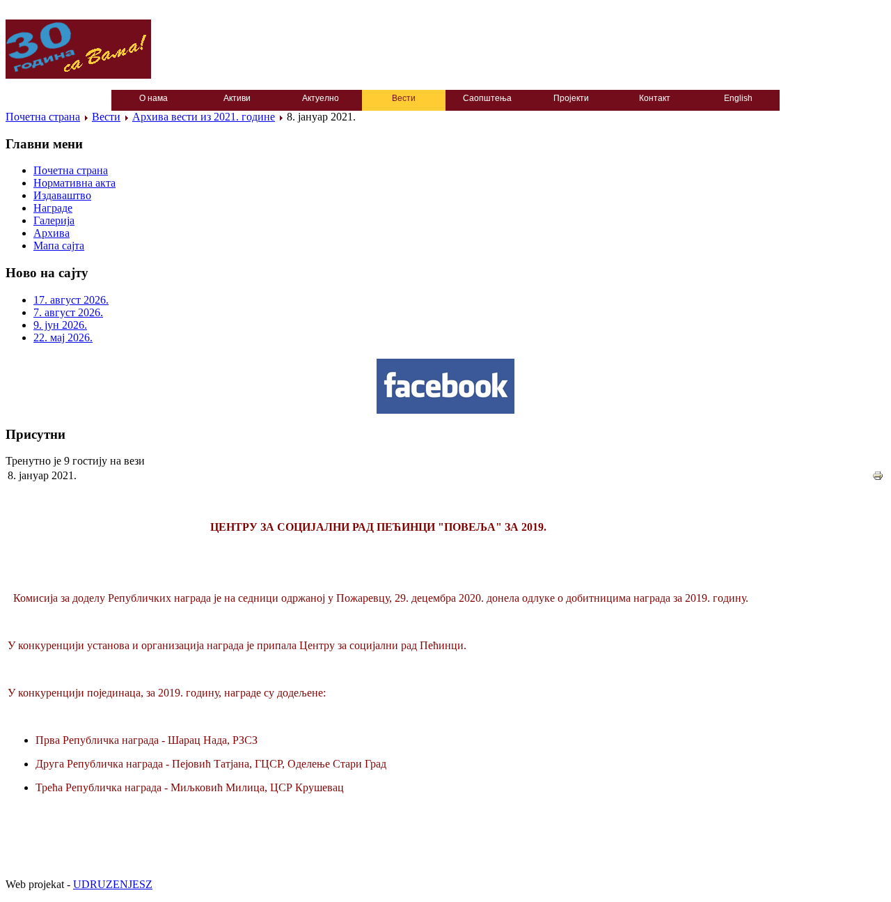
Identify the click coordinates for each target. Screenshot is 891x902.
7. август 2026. (68, 312)
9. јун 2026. (60, 325)
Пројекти (571, 98)
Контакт (654, 98)
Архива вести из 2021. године (203, 117)
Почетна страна (43, 117)
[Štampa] (877, 477)
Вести (404, 98)
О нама (153, 98)
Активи (237, 98)
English (738, 98)
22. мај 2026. (63, 337)
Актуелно (320, 98)
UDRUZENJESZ (112, 884)
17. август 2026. (71, 300)
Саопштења (487, 98)
